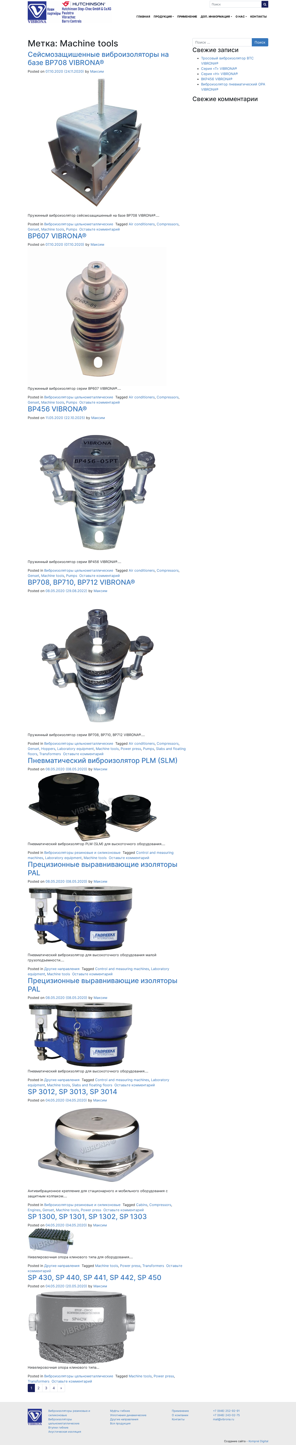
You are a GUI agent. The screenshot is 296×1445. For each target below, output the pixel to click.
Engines (34, 1210)
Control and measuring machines (122, 969)
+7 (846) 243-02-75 (226, 1415)
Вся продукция (120, 1423)
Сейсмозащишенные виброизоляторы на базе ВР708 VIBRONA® (98, 58)
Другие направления (62, 969)
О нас (240, 16)
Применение (187, 16)
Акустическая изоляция (64, 1431)
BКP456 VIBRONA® (217, 79)
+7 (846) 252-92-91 (226, 1410)
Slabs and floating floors (92, 1085)
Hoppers (48, 748)
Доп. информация (215, 16)
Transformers (50, 754)
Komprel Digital (258, 1441)
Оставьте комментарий (99, 229)
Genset (33, 229)
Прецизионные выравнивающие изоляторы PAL (102, 868)
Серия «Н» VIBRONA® (219, 74)
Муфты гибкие (120, 1410)
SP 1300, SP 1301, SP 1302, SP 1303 (87, 1216)
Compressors (168, 224)
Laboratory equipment (75, 748)
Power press (131, 748)
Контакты (258, 16)
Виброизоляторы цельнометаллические (78, 224)
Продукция (163, 16)
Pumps (71, 229)
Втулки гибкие (58, 1427)
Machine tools (52, 229)
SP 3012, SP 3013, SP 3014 (72, 1091)
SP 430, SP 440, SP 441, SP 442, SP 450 (94, 1277)
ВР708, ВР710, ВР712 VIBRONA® (81, 582)
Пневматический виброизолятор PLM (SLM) (103, 760)
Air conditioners (142, 224)
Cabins (141, 1205)
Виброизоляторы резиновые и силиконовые (82, 852)
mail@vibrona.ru (223, 1419)
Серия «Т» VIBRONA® (219, 68)
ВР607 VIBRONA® (57, 236)
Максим (96, 71)
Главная (143, 16)
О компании (180, 1415)
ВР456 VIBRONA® (57, 409)
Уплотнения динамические (128, 1415)
